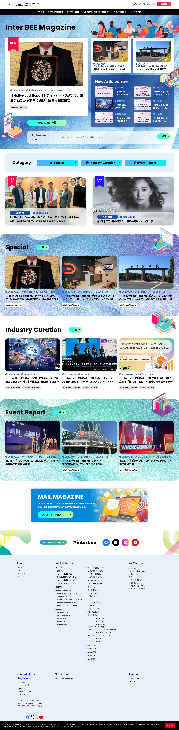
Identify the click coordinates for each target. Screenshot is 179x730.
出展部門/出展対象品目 (63, 590)
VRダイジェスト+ (13, 387)
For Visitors (73, 11)
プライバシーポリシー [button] (71, 726)
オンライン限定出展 (94, 574)
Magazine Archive (24, 698)
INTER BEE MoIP (94, 641)
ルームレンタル (93, 593)
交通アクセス (133, 574)
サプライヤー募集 (94, 608)
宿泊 (130, 577)
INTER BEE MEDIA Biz (96, 618)
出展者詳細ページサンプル (96, 577)
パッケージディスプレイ (96, 602)
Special (59, 163)
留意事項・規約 (62, 624)
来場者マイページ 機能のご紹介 (139, 589)
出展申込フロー (62, 621)
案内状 (90, 599)
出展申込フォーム (93, 649)
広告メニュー (92, 587)
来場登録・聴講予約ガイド (138, 586)
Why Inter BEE (61, 568)
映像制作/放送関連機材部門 (66, 602)
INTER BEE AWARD (95, 584)
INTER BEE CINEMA (95, 638)
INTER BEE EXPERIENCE (97, 624)
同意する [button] (170, 726)
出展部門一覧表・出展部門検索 (67, 593)
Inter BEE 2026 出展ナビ (65, 580)
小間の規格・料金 (63, 612)
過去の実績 (21, 573)
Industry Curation (102, 163)
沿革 (19, 570)
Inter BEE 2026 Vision (65, 574)
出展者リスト (133, 568)
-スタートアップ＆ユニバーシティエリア (101, 635)
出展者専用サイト (93, 659)
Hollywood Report (19, 107)
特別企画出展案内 (93, 612)
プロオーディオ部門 (63, 596)
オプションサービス (94, 581)
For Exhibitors (55, 11)
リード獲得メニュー (94, 590)
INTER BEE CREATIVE (96, 621)
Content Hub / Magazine (96, 11)
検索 (164, 136)
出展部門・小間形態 (63, 615)
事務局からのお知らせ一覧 (64, 678)
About (41, 11)
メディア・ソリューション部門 (67, 605)
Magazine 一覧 (47, 123)
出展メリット (61, 571)
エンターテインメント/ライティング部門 (70, 599)
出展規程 (59, 609)
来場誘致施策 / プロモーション (67, 577)
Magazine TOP (23, 682)
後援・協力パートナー (25, 576)
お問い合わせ (91, 655)
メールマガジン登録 (53, 542)
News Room (120, 11)
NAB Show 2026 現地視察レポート (30, 701)
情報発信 (91, 605)
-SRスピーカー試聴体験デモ (97, 627)
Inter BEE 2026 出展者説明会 (67, 583)
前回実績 (59, 587)
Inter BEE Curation (31, 387)
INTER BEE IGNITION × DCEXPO (100, 632)
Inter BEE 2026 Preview (137, 571)
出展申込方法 (61, 618)
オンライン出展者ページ (95, 568)
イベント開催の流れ (135, 580)
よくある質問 (91, 652)
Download (136, 11)
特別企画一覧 (92, 615)
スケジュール (91, 645)
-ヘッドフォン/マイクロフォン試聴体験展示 (102, 629)
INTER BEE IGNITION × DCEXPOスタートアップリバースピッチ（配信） (30, 704)
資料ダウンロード (135, 678)
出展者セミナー (93, 596)
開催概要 (21, 567)
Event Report (146, 163)
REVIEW (132, 681)
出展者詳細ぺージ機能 (95, 571)
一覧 (42, 247)
